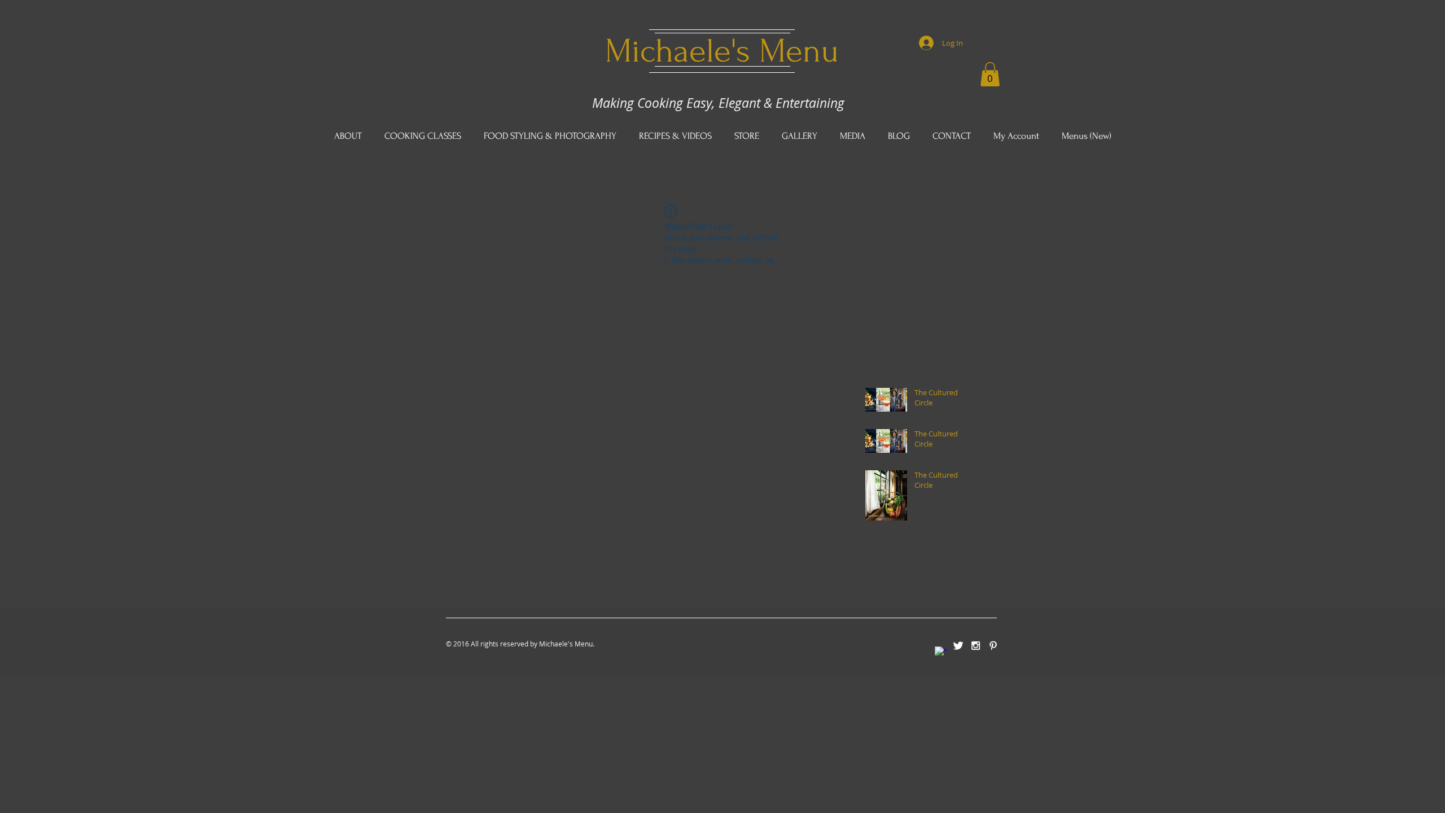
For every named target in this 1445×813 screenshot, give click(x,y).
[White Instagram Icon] (976, 646)
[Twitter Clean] (958, 646)
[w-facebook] (941, 652)
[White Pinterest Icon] (993, 646)
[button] (990, 74)
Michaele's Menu (722, 51)
